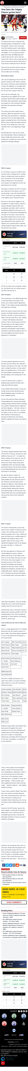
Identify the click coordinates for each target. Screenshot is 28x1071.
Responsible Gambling (22, 1046)
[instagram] (21, 1011)
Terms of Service (12, 1046)
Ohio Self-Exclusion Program (9, 1055)
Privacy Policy (4, 1046)
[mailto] (14, 865)
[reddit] (17, 865)
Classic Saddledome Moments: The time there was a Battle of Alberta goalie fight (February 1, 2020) (14, 915)
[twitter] (7, 865)
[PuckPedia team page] (24, 865)
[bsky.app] (10, 865)
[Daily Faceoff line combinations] (20, 865)
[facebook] (3, 865)
